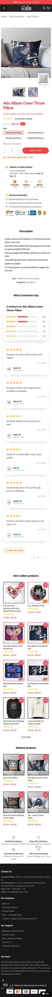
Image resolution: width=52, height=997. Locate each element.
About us (5, 904)
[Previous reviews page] (33, 557)
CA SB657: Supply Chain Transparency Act (19, 919)
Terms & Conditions (10, 907)
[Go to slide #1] (19, 92)
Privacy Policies (8, 911)
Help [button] (47, 994)
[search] (44, 8)
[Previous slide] (5, 53)
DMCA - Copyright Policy (12, 915)
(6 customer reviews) (23, 119)
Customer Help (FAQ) (10, 946)
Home (4, 16)
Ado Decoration (17, 16)
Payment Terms (8, 935)
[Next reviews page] (46, 557)
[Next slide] (47, 53)
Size (5, 128)
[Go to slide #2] (33, 92)
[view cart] (48, 8)
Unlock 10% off (5, 985)
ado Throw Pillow (10, 778)
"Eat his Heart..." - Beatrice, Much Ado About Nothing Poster (12, 608)
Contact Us (6, 942)
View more (26, 737)
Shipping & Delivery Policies (13, 931)
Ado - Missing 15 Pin (36, 606)
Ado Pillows (32, 16)
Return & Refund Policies (12, 938)
